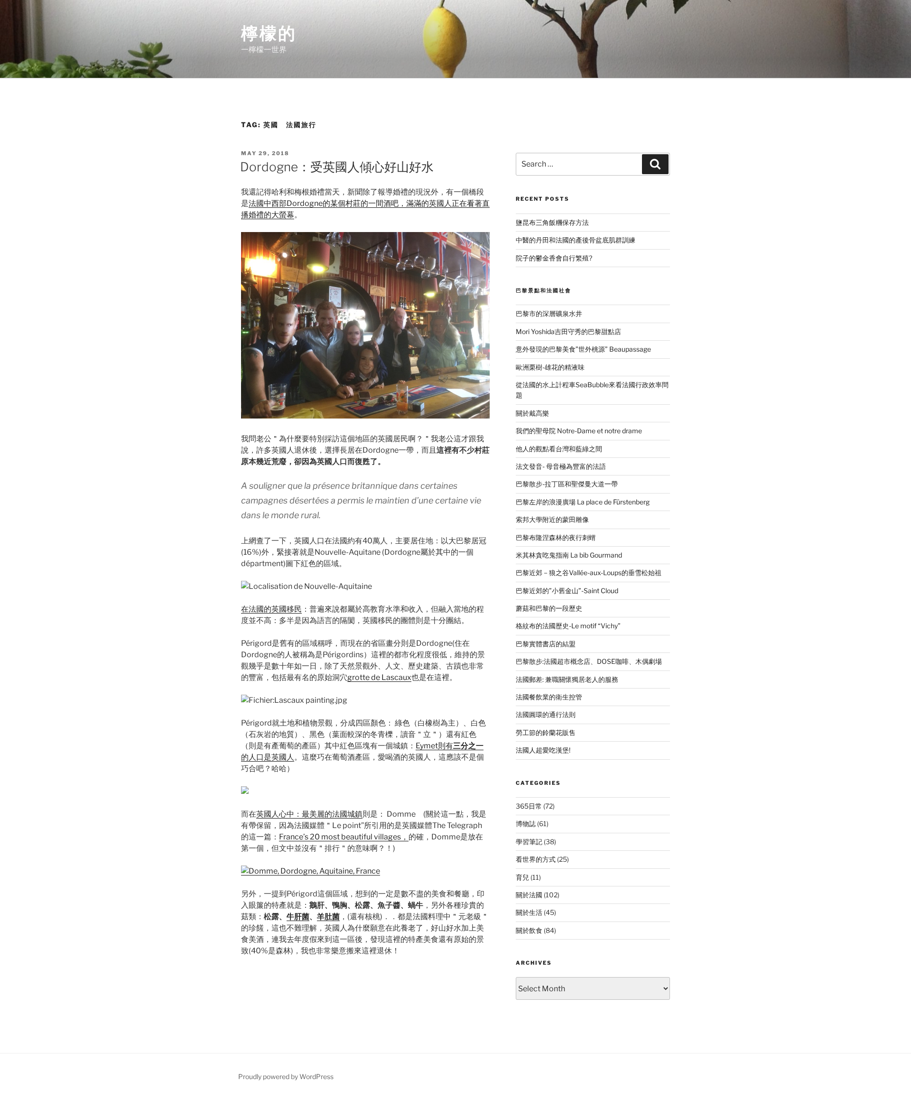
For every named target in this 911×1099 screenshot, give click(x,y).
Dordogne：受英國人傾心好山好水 (337, 166)
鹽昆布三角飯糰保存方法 (552, 222)
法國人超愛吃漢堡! (543, 750)
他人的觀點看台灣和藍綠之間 (559, 449)
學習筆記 (529, 842)
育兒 (522, 877)
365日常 (529, 806)
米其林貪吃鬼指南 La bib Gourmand (569, 555)
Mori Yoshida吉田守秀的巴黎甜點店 (568, 331)
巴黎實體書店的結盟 (546, 644)
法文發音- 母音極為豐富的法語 (561, 466)
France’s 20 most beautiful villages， (344, 836)
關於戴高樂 (532, 413)
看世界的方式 (536, 859)
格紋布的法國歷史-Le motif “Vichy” (568, 626)
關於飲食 (529, 930)
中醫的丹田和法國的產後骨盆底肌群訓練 (575, 240)
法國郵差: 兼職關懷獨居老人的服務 (567, 679)
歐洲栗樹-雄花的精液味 (550, 367)
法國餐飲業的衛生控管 (549, 697)
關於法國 (529, 895)
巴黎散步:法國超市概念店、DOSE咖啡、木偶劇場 (589, 661)
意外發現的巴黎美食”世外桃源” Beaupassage (583, 349)
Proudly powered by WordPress (286, 1076)
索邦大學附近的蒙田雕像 (552, 519)
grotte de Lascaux (379, 677)
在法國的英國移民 (271, 609)
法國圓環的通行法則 (546, 714)
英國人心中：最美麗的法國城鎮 (309, 814)
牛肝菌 (298, 916)
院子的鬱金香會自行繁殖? (554, 258)
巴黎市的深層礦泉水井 (549, 313)
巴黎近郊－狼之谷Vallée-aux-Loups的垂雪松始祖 (588, 572)
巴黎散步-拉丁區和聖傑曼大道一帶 (567, 484)
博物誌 (526, 824)
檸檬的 (269, 33)
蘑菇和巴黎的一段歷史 (549, 608)
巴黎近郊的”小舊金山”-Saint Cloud (567, 591)
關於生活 (529, 912)
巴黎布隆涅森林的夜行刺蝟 (555, 537)
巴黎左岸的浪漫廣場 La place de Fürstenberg (583, 502)
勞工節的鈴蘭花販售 (546, 732)
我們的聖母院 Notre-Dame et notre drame (579, 431)
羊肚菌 (328, 916)
